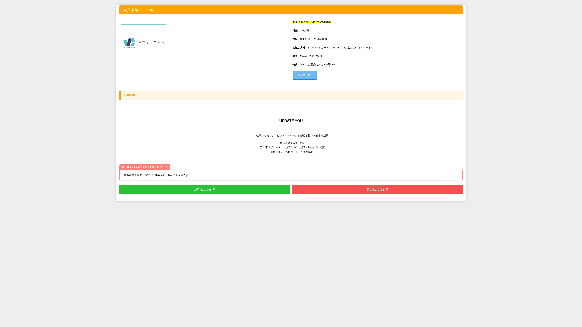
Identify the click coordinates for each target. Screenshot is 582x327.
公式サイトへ (305, 75)
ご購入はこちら (203, 189)
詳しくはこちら (376, 189)
